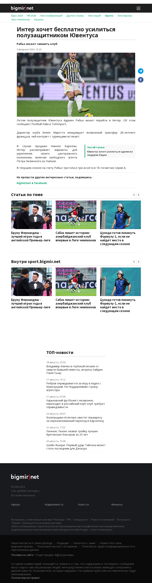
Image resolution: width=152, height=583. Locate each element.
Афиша (15, 504)
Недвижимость (54, 504)
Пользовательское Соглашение (57, 546)
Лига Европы (125, 15)
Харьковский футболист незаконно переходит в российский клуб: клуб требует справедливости (75, 403)
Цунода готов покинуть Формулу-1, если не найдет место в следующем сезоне (118, 238)
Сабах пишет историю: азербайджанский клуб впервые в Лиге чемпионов (76, 236)
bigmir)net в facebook (32, 183)
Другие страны (75, 15)
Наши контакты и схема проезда (31, 543)
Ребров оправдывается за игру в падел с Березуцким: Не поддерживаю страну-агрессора (73, 386)
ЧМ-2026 (31, 15)
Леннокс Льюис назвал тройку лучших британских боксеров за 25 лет (72, 432)
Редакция (63, 543)
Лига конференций (51, 15)
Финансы (116, 504)
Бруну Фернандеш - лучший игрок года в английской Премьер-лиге (30, 236)
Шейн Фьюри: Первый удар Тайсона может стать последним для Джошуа (75, 446)
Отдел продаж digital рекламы (54, 555)
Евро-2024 (17, 15)
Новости (83, 504)
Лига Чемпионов (20, 19)
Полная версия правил (25, 577)
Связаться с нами (84, 543)
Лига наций (94, 15)
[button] (134, 195)
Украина (38, 19)
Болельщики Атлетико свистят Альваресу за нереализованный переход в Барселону (75, 419)
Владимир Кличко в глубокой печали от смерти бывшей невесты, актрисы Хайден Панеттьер (74, 369)
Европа (109, 15)
